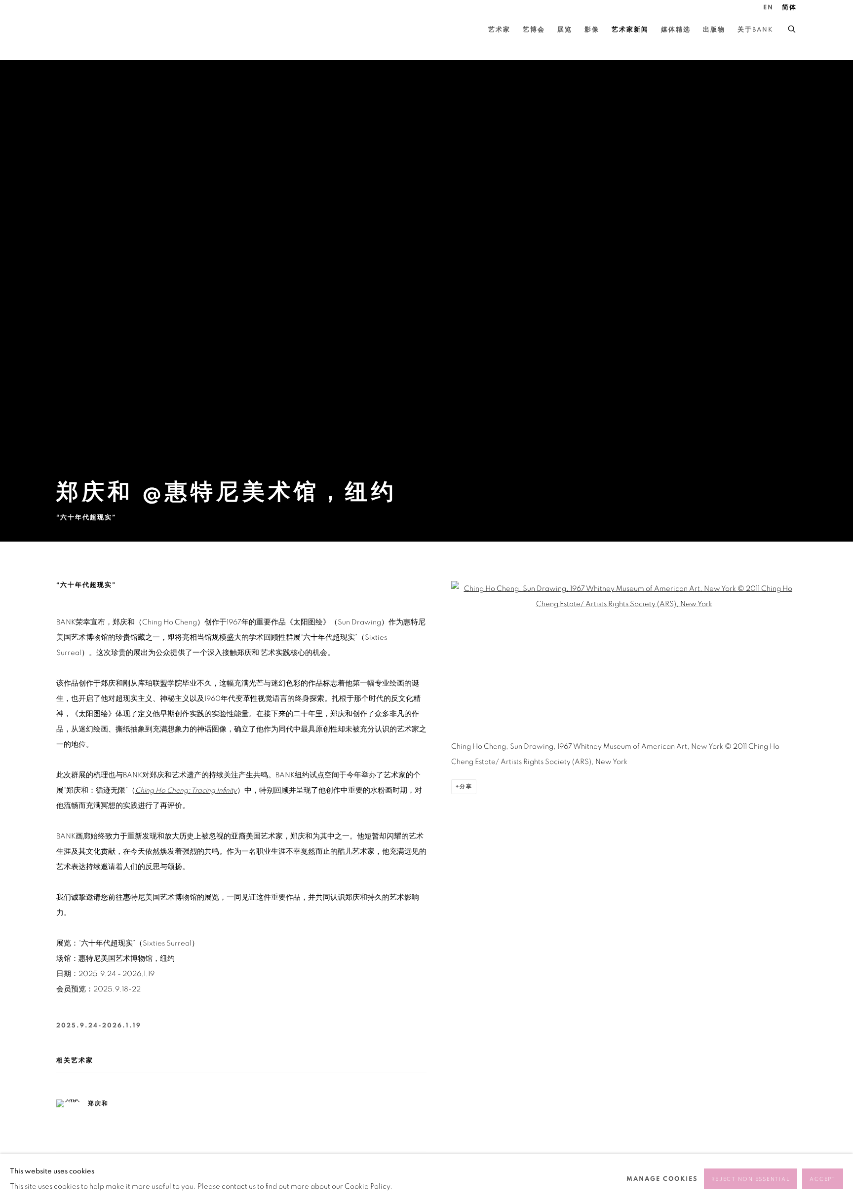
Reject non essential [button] (750, 1179)
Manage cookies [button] (662, 1179)
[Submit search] (792, 27)
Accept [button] (823, 1179)
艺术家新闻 (630, 30)
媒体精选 (676, 30)
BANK (86, 30)
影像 (591, 30)
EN (768, 7)
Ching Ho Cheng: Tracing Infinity (186, 790)
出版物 (714, 30)
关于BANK (755, 30)
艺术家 (499, 30)
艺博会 (534, 30)
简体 (789, 7)
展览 (564, 30)
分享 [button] (466, 786)
